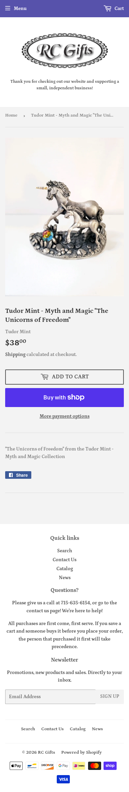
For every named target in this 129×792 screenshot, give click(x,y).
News (65, 578)
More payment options (64, 416)
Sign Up (109, 696)
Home (11, 115)
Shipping (15, 354)
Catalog (64, 569)
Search (64, 551)
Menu (20, 8)
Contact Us (64, 560)
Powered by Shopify (81, 752)
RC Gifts (46, 752)
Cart (119, 8)
